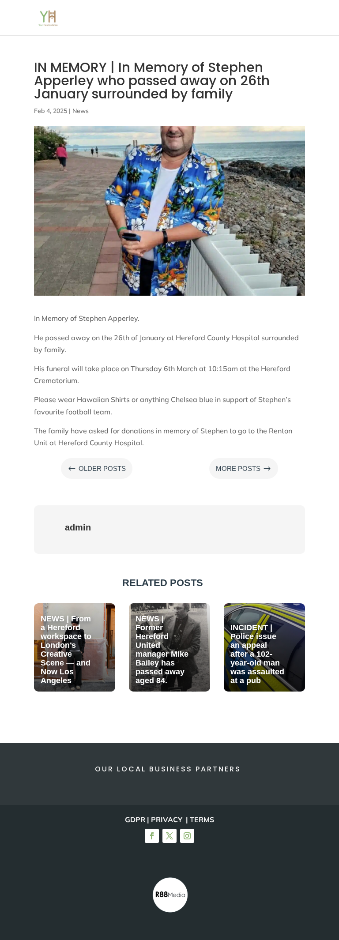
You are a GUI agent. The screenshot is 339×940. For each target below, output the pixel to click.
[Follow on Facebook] (152, 836)
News (80, 111)
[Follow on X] (169, 836)
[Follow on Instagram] (187, 836)
